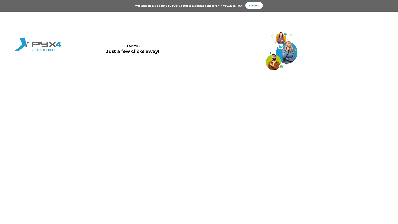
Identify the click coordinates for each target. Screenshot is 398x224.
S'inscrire (254, 5)
